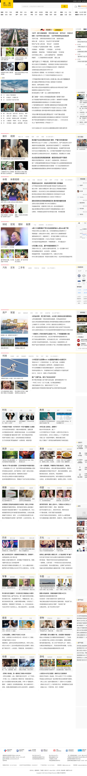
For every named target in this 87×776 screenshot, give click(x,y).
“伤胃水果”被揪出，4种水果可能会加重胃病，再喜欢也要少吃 (58, 468)
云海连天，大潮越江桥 (12, 97)
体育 (5, 179)
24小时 (81, 12)
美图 (42, 136)
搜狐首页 (7, 4)
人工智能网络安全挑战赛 (45, 57)
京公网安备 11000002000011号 (11, 758)
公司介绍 (58, 770)
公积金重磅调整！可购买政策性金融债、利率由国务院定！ (49, 319)
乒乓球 (56, 180)
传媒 (58, 577)
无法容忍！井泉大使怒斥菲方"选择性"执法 (52, 599)
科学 (42, 356)
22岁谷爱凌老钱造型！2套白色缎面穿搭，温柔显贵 (17, 429)
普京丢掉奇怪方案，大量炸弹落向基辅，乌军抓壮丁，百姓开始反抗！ (23, 601)
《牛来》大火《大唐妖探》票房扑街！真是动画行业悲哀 (19, 679)
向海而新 (56, 44)
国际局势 (12, 577)
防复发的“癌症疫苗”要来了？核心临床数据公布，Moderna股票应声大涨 (23, 510)
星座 (4, 618)
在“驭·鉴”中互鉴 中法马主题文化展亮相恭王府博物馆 (55, 557)
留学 (58, 410)
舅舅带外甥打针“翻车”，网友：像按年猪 (51, 507)
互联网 (12, 356)
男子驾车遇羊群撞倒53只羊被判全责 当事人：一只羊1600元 (50, 120)
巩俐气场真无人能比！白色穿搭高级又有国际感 (16, 437)
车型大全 (36, 268)
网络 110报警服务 (46, 750)
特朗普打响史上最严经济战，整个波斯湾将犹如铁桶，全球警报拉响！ (23, 596)
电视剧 (41, 12)
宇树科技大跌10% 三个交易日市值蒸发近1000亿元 (47, 75)
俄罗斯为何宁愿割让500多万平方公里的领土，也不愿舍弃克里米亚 (22, 568)
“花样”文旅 (35, 38)
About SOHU (52, 770)
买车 (36, 14)
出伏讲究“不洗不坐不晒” (12, 99)
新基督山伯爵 (15, 118)
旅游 (51, 12)
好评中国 (57, 49)
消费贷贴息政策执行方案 (47, 38)
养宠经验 (49, 618)
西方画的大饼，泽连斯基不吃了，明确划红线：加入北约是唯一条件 (22, 599)
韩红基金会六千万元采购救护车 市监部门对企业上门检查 (49, 107)
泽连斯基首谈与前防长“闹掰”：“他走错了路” (53, 604)
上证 (79, 223)
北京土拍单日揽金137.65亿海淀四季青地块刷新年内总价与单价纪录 (52, 330)
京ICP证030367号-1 (53, 755)
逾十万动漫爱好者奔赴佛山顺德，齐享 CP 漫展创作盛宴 (19, 681)
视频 (36, 12)
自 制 (3, 116)
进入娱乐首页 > (50, 136)
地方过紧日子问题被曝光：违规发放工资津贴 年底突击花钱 (50, 64)
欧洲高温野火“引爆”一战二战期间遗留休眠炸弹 (46, 93)
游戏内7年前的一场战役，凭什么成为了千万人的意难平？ (57, 676)
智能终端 (42, 52)
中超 (33, 180)
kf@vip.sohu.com (66, 765)
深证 (85, 223)
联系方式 (47, 770)
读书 (58, 538)
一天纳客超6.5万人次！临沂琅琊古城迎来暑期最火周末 (18, 468)
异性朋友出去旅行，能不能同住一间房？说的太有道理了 (19, 471)
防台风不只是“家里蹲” (52, 41)
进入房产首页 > (56, 313)
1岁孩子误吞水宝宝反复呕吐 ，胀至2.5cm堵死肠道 (55, 515)
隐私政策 (63, 770)
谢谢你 (15, 123)
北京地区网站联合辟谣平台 (38, 758)
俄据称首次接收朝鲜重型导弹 (48, 596)
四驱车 (79, 292)
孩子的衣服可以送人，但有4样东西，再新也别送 (54, 510)
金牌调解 (20, 123)
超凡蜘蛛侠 (23, 118)
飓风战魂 (25, 120)
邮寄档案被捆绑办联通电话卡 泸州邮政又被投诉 (46, 102)
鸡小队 (20, 120)
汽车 (5, 267)
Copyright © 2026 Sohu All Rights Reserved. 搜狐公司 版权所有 (51, 773)
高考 (48, 410)
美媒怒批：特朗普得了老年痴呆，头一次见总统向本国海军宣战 (21, 604)
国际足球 (39, 180)
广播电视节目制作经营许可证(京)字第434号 (77, 757)
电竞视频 (49, 657)
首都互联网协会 (84, 750)
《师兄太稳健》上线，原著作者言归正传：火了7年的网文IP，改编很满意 (24, 676)
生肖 (30, 618)
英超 (21, 12)
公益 (48, 577)
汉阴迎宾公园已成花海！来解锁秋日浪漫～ (15, 474)
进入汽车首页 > (51, 268)
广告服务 (42, 770)
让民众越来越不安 (50, 55)
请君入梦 (9, 116)
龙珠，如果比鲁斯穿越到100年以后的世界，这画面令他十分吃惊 (21, 687)
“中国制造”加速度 (51, 52)
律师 (26, 113)
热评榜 (81, 14)
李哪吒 (15, 120)
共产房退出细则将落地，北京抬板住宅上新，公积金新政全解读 (51, 339)
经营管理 (41, 225)
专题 (10, 12)
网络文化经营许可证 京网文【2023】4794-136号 (14, 757)
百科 (36, 313)
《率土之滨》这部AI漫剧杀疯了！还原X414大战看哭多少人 (57, 681)
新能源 (41, 14)
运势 (21, 618)
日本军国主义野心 (37, 55)
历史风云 (31, 577)
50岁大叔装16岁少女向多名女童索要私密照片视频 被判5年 (49, 128)
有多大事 (15, 113)
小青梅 (21, 116)
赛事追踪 (69, 657)
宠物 (42, 618)
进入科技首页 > (54, 356)
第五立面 (9, 113)
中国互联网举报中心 (9, 750)
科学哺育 (59, 488)
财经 (5, 224)
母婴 (55, 12)
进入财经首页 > (50, 225)
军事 (6, 12)
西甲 (50, 180)
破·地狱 (9, 118)
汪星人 (68, 618)
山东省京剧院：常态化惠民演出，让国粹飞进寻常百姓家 (56, 565)
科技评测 (30, 356)
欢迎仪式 (70, 33)
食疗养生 (59, 449)
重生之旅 (57, 57)
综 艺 (3, 123)
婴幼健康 (69, 488)
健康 (55, 14)
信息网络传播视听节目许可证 (73, 758)
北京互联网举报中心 (21, 750)
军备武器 (22, 577)
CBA (28, 180)
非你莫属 (9, 123)
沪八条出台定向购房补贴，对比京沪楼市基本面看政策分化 (49, 336)
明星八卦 (20, 136)
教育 (51, 14)
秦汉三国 (12, 538)
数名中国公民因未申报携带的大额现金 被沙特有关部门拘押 (50, 87)
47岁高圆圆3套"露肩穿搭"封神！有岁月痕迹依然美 (17, 435)
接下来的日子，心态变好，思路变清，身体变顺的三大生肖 (19, 648)
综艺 (37, 136)
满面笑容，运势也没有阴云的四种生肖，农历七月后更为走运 (20, 643)
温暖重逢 (34, 52)
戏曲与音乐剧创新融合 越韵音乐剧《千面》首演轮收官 (56, 568)
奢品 (30, 410)
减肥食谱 (69, 449)
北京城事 (78, 29)
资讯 (31, 313)
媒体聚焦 (60, 55)
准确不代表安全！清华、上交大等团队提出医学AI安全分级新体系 (21, 515)
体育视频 (14, 179)
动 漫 (3, 120)
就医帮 (31, 488)
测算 (11, 618)
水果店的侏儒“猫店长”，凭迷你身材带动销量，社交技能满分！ (58, 645)
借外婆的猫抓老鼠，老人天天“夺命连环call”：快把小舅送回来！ (59, 643)
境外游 (21, 449)
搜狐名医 (22, 488)
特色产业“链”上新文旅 (38, 44)
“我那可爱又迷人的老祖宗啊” (10, 562)
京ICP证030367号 (36, 755)
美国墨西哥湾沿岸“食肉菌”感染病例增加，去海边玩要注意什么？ (21, 512)
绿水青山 (21, 113)
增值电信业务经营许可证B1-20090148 (11, 755)
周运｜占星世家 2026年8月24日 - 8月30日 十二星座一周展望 (20, 637)
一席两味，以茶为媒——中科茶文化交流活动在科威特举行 (57, 562)
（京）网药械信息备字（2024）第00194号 (77, 755)
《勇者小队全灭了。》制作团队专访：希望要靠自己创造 (56, 684)
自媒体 (30, 268)
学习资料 (69, 410)
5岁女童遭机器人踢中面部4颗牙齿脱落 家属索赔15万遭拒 (49, 110)
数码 (47, 356)
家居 (25, 14)
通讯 (17, 356)
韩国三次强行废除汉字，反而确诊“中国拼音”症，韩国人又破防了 (21, 560)
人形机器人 (49, 49)
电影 (32, 136)
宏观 (6, 14)
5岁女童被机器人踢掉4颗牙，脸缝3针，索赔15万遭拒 (56, 518)
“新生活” (49, 44)
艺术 (68, 538)
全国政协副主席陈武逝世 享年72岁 (42, 70)
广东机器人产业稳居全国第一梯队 (42, 46)
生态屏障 (56, 46)
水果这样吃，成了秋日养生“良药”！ (50, 607)
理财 (10, 14)
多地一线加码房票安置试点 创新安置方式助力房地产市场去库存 (51, 327)
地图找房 (25, 313)
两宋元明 (31, 538)
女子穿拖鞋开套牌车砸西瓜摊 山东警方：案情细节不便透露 (50, 99)
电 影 (3, 118)
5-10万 (79, 290)
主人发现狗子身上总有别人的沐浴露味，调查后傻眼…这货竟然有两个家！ (62, 640)
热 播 (3, 113)
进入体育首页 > (69, 180)
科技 (5, 356)
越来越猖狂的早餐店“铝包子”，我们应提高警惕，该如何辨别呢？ (59, 471)
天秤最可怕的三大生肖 (9, 640)
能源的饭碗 (60, 38)
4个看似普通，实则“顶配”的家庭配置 (51, 512)
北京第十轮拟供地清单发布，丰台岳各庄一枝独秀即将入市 (49, 342)
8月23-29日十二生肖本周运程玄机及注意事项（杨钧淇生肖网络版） (22, 645)
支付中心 (32, 770)
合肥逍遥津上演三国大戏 (9, 557)
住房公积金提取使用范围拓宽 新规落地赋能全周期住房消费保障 (51, 322)
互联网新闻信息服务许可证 (38, 757)
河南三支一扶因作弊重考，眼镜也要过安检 (52, 437)
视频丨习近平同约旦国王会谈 (40, 36)
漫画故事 (12, 657)
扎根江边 (42, 41)
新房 (21, 14)
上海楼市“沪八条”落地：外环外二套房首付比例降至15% (48, 324)
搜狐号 (80, 442)
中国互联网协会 (58, 750)
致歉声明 (69, 577)
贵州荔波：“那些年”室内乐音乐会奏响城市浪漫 (54, 560)
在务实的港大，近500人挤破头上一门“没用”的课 (54, 435)
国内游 (12, 449)
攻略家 (31, 449)
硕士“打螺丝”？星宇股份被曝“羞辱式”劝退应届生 (54, 440)
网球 (61, 180)
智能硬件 (23, 356)
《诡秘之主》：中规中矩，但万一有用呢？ (52, 687)
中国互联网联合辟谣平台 (54, 760)
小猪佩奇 (9, 120)
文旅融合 (34, 49)
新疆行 (34, 57)
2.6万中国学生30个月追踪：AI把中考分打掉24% (54, 432)
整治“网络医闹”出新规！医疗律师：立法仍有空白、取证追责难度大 (22, 518)
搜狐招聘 (37, 770)
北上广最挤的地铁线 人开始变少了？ (43, 122)
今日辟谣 (61, 52)
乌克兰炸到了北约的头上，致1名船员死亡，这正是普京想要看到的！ (23, 607)
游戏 (70, 14)
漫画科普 (22, 657)
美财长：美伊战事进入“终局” (40, 84)
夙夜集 (25, 116)
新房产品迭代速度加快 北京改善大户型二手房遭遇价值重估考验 (51, 345)
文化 (66, 12)
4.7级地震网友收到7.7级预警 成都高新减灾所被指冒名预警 (49, 105)
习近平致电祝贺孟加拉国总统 (60, 36)
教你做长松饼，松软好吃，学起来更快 (51, 474)
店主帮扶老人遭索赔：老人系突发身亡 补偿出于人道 (47, 72)
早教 (48, 488)
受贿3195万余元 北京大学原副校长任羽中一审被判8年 (48, 67)
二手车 (21, 267)
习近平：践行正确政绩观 (39, 33)
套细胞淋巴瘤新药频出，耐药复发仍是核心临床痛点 (17, 507)
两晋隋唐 (22, 538)
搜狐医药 (12, 488)
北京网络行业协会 (34, 750)
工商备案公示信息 (53, 758)
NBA (25, 12)
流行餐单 (49, 449)
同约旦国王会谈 (53, 33)
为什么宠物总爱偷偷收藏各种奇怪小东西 (52, 648)
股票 (28, 224)
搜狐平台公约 (69, 770)
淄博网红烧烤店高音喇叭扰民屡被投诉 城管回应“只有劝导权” (50, 117)
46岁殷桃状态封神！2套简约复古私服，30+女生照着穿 (18, 432)
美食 (42, 448)
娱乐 (5, 136)
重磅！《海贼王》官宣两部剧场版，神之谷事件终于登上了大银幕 (22, 684)
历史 (70, 12)
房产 (5, 312)
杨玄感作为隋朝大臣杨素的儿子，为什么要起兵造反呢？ (19, 565)
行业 (35, 225)
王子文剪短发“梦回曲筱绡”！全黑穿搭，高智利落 (17, 440)
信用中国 (5, 760)
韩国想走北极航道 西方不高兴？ (41, 90)
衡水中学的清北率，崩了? (47, 429)
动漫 (66, 14)
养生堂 (25, 123)
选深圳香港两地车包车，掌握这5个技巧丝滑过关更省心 (19, 479)
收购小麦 (34, 41)
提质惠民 (42, 49)
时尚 (4, 410)
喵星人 (59, 618)
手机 (37, 356)
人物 (21, 410)
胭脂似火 (15, 116)
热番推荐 (31, 657)
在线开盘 (47, 313)
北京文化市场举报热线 (71, 750)
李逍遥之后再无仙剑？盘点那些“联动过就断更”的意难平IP (57, 679)
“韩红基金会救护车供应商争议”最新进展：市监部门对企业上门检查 (60, 601)
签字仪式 (62, 33)
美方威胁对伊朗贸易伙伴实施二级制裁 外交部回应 (47, 82)
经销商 (43, 268)
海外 (41, 313)
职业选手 (59, 657)
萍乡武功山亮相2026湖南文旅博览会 (13, 476)
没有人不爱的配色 (11, 95)
